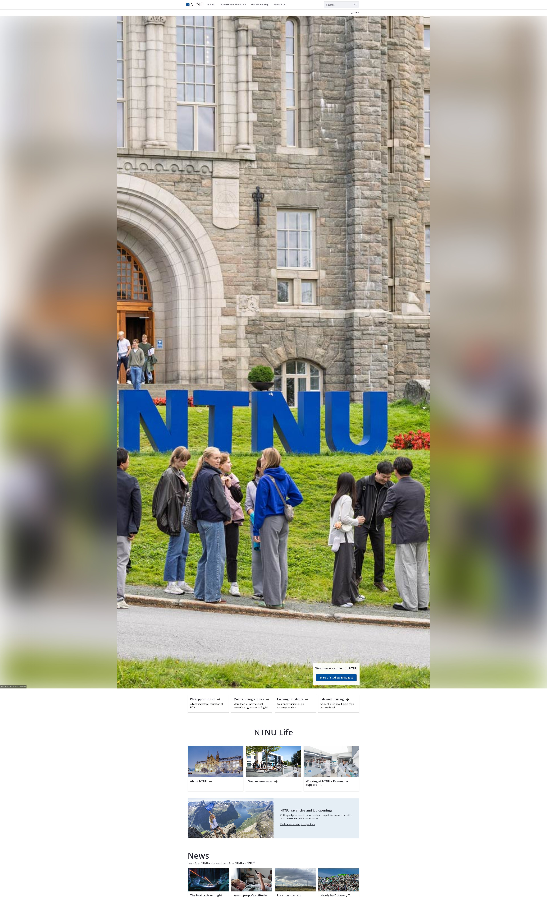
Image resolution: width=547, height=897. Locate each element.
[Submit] (356, 5)
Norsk (356, 12)
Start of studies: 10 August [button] (336, 677)
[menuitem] (212, 5)
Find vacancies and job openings (297, 824)
